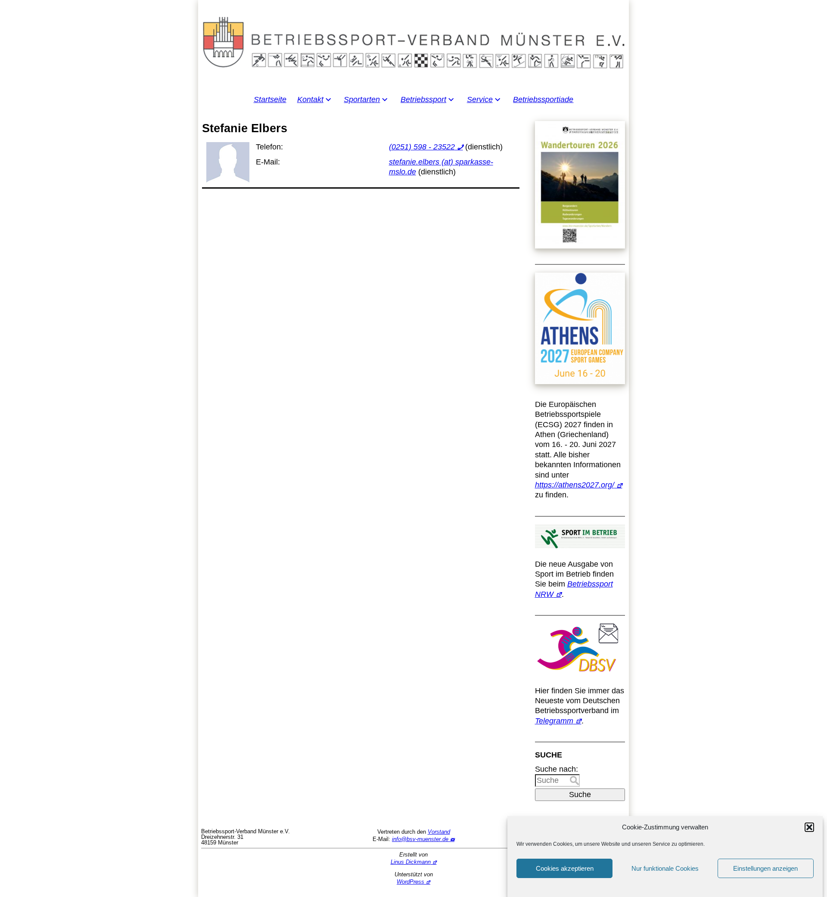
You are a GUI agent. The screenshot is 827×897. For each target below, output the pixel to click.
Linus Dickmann (411, 862)
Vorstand (439, 832)
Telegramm (554, 721)
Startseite (270, 99)
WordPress (410, 881)
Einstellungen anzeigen (765, 868)
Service (480, 99)
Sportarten (362, 99)
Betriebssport (423, 99)
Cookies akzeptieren (565, 868)
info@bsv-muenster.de (420, 839)
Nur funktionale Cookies (665, 868)
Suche (580, 794)
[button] (809, 827)
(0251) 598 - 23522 (422, 147)
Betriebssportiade (543, 99)
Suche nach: (556, 769)
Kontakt (310, 99)
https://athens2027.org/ (574, 485)
